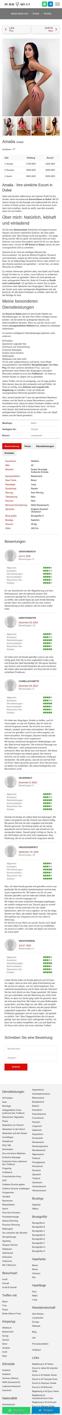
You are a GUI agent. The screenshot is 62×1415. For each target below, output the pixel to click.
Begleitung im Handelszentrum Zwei (42, 1396)
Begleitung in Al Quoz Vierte (45, 1391)
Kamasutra (7, 1200)
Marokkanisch (38, 1150)
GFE (4, 1180)
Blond (35, 1265)
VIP (34, 1338)
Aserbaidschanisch (41, 1094)
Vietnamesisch (39, 1190)
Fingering (6, 1168)
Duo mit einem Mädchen (14, 1153)
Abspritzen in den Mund (13, 1129)
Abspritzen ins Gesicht (12, 1125)
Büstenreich (36, 476)
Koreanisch (37, 1138)
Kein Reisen (38, 1314)
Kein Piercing (37, 492)
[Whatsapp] (44, 4)
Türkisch (36, 1178)
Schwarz (36, 1273)
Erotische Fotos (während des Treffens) (14, 1163)
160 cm (35, 528)
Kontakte (9, 453)
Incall (4, 1279)
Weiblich (35, 461)
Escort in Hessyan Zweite (44, 1383)
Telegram (48, 1410)
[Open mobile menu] (57, 4)
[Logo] (17, 4)
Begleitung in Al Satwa (42, 1364)
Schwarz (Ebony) (10, 1378)
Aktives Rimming (10, 1221)
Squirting (6, 1241)
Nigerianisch (38, 1154)
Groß (4, 1352)
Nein (33, 501)
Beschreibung (12, 446)
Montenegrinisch (40, 1146)
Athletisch (6, 1328)
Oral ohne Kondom (11, 1212)
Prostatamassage (10, 1216)
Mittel (34, 1295)
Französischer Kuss (11, 1176)
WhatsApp (18, 1410)
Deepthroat (7, 1141)
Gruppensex (8, 1192)
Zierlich (5, 1340)
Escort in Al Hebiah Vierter (44, 1375)
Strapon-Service (10, 1245)
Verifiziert (36, 1350)
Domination (7, 1149)
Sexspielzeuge (9, 1237)
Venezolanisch (39, 1186)
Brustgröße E (38, 1239)
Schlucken (7, 1257)
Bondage (6, 1106)
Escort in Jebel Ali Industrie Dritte (45, 1369)
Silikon (35, 1208)
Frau (4, 1305)
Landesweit (37, 1318)
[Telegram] (50, 4)
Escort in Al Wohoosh (42, 1387)
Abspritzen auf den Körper (14, 1133)
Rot (34, 1277)
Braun (34, 480)
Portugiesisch (38, 1162)
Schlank (6, 1348)
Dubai (36, 13)
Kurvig (5, 1336)
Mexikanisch (38, 1142)
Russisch (36, 1170)
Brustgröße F (38, 1243)
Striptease (7, 1249)
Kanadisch (37, 1110)
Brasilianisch (38, 1102)
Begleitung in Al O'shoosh (44, 1402)
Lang (33, 484)
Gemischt (6, 1390)
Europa (35, 1322)
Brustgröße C (37, 516)
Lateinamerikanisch (11, 1386)
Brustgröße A (38, 1223)
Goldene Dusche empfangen (16, 1188)
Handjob (6, 1196)
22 (32, 465)
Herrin (5, 1208)
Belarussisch (38, 1098)
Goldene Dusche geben (13, 1184)
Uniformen (7, 1261)
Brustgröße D (38, 1235)
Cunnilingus (7, 1137)
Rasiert (34, 488)
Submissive (7, 1253)
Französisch (38, 1118)
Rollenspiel (7, 1229)
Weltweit (36, 1326)
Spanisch (36, 1174)
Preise (28, 446)
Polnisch (36, 1158)
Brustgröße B (38, 1227)
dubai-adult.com (19, 13)
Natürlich (35, 520)
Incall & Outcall (9, 1287)
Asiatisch (6, 1374)
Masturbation (8, 1204)
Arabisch (6, 1370)
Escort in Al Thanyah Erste (44, 1379)
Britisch (35, 1106)
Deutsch (36, 1122)
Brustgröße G (38, 1247)
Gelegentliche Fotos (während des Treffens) (13, 1111)
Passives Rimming (11, 1224)
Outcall (5, 1283)
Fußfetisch (7, 1172)
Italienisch (37, 1130)
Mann (5, 1301)
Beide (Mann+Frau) (11, 1313)
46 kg (34, 524)
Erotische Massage (11, 1157)
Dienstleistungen (45, 446)
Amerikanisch (8, 1404)
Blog (34, 1332)
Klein (4, 1356)
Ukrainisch (37, 1182)
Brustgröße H (38, 1251)
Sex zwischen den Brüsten (14, 1233)
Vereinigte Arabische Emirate (39, 470)
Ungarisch (37, 1126)
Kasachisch (37, 1134)
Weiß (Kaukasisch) (40, 505)
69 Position (7, 1098)
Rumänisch (37, 1166)
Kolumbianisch (39, 1114)
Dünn (4, 1344)
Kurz (34, 1291)
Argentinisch (38, 1089)
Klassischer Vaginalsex (13, 1117)
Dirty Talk (6, 1145)
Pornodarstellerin (40, 1344)
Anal (4, 1102)
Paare (5, 1121)
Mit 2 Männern (9, 1265)
